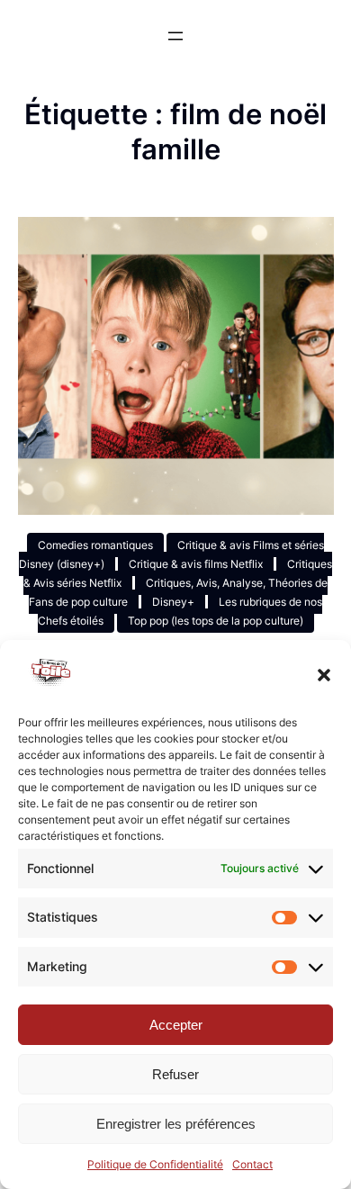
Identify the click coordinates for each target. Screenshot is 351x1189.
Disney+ (173, 601)
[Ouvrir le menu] (175, 36)
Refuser (175, 1074)
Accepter (175, 1024)
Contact (252, 1164)
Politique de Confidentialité (155, 1164)
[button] (324, 675)
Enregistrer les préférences (176, 1123)
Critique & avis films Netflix (196, 564)
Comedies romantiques (95, 545)
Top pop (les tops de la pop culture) (215, 620)
